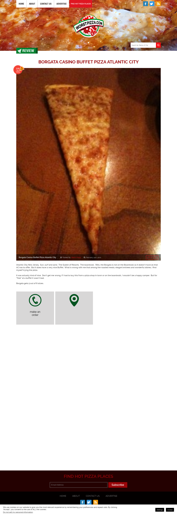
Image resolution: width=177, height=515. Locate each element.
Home (21, 3)
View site (152, 257)
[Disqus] (88, 358)
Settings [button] (160, 510)
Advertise (61, 3)
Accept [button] (170, 510)
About (32, 3)
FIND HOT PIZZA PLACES (81, 4)
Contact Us (46, 3)
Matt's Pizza (76, 257)
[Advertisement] (88, 458)
